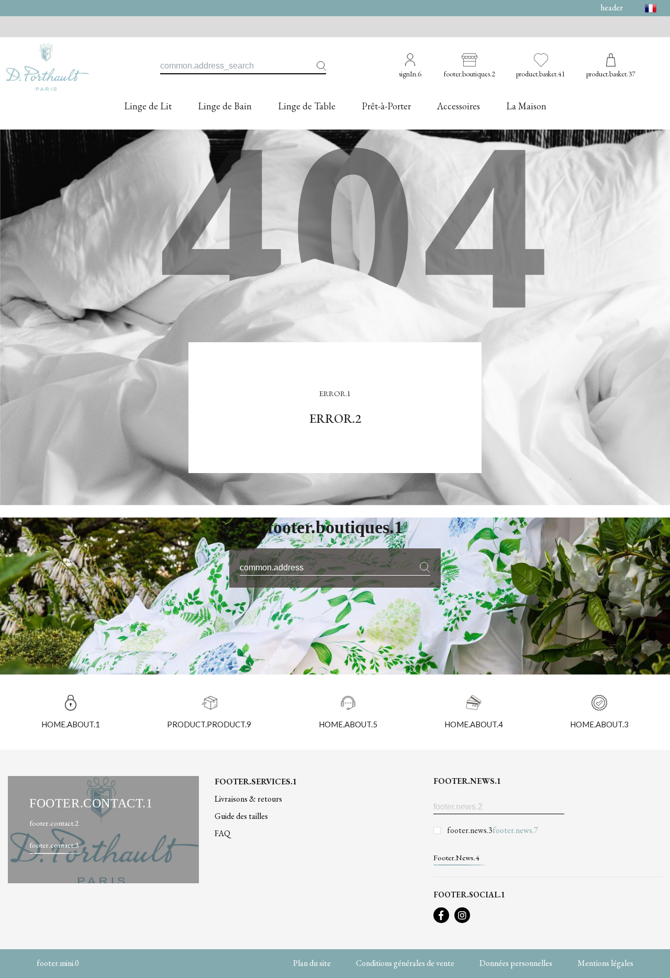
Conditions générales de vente (405, 963)
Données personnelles (515, 963)
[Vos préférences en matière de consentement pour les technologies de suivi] (652, 960)
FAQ (222, 833)
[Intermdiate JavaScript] (441, 915)
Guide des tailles (241, 816)
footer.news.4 (456, 857)
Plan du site (312, 963)
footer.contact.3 (54, 845)
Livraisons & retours (248, 798)
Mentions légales (605, 963)
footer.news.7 (515, 830)
